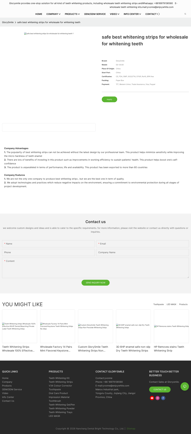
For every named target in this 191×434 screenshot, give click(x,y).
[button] (159, 14)
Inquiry (109, 99)
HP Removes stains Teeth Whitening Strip (169, 348)
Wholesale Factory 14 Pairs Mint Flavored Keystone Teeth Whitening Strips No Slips (56, 348)
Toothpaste (158, 304)
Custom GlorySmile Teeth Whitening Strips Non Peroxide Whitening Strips (93, 348)
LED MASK (171, 304)
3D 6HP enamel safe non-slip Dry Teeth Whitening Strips (133, 348)
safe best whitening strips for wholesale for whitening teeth (48, 22)
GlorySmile (8, 22)
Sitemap (130, 428)
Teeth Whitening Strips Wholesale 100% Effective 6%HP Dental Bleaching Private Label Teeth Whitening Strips (17, 348)
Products (183, 304)
